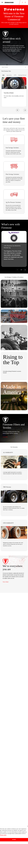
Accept (14, 839)
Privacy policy (24, 835)
